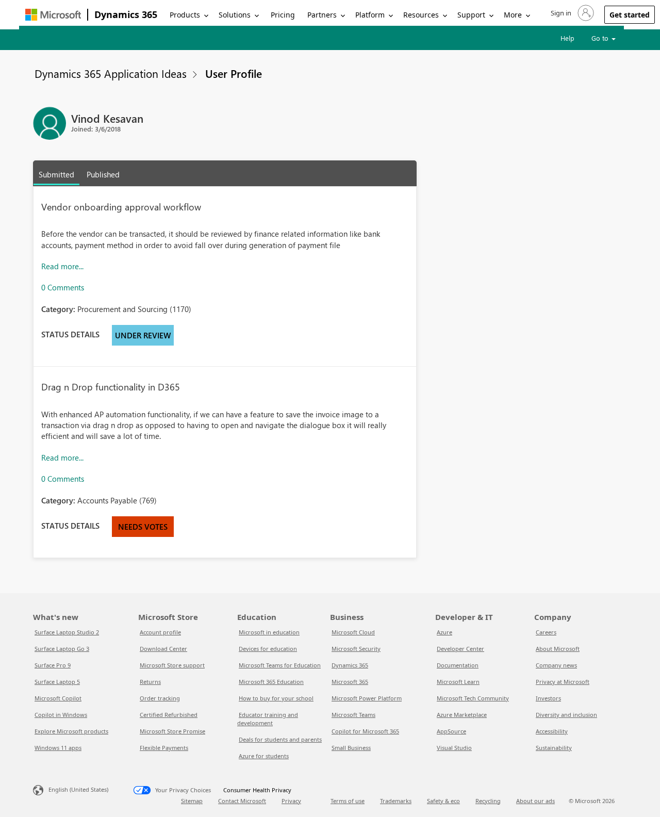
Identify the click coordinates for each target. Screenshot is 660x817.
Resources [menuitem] (421, 15)
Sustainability (554, 747)
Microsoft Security (356, 648)
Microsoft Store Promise (172, 731)
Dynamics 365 (125, 14)
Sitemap (192, 801)
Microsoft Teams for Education (280, 665)
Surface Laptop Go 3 (62, 648)
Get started (629, 15)
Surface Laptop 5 (57, 681)
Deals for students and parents (280, 739)
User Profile (233, 73)
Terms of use (348, 801)
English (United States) (78, 789)
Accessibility (552, 731)
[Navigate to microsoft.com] (53, 15)
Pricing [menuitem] (283, 15)
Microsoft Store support (172, 665)
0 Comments (62, 287)
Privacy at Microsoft (562, 681)
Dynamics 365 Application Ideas (111, 73)
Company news (556, 665)
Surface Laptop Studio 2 (67, 632)
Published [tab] (103, 174)
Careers (546, 632)
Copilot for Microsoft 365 (365, 731)
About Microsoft (558, 648)
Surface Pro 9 (53, 665)
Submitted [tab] (56, 174)
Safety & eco (443, 801)
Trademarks (395, 801)
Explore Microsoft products (71, 731)
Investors (548, 698)
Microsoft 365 (350, 681)
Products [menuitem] (185, 15)
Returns (150, 681)
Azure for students (264, 756)
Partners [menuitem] (322, 15)
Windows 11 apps (58, 747)
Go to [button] (600, 38)
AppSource (451, 731)
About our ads (535, 801)
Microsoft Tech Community (473, 698)
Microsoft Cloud (353, 632)
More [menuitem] (513, 15)
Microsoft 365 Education (271, 681)
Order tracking (160, 698)
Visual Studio (454, 747)
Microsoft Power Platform (367, 698)
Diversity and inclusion (566, 714)
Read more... (62, 266)
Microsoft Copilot (58, 698)
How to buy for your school (276, 698)
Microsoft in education (269, 632)
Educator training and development (267, 719)
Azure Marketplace (462, 714)
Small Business (351, 747)
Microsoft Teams (353, 714)
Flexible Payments (164, 747)
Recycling (488, 801)
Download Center (163, 648)
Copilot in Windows (61, 714)
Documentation (457, 665)
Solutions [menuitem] (235, 15)
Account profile (160, 632)
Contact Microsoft (242, 801)
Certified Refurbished (168, 714)
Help (567, 38)
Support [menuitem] (471, 15)
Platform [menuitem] (370, 15)
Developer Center (460, 648)
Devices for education (268, 648)
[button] (571, 13)
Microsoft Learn (458, 681)
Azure (444, 632)
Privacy (291, 801)
